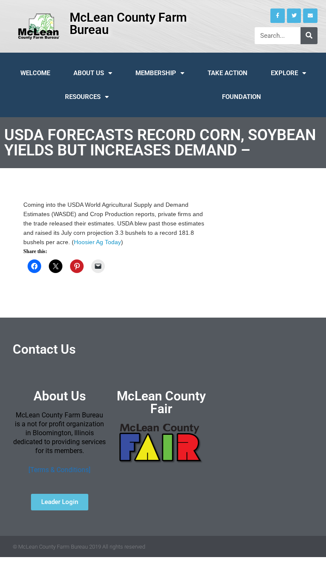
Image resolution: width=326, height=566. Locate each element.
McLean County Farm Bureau (128, 23)
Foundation (241, 97)
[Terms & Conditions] (59, 470)
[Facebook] (277, 15)
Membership (155, 73)
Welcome (35, 73)
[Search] (309, 35)
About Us (88, 73)
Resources (83, 97)
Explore (284, 73)
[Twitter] (294, 15)
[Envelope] (310, 15)
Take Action (227, 73)
